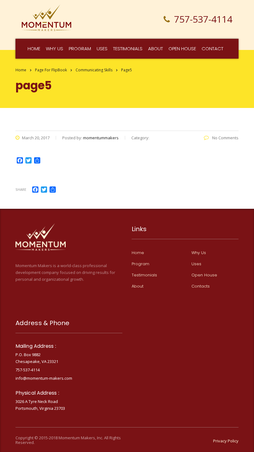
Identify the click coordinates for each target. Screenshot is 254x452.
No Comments (225, 138)
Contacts (200, 286)
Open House (204, 275)
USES (102, 48)
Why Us (198, 252)
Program (80, 48)
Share (20, 189)
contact (212, 48)
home (34, 48)
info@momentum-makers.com (43, 378)
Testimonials (127, 48)
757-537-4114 (27, 370)
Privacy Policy (226, 441)
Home (20, 70)
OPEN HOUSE (182, 48)
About (155, 48)
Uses (196, 264)
